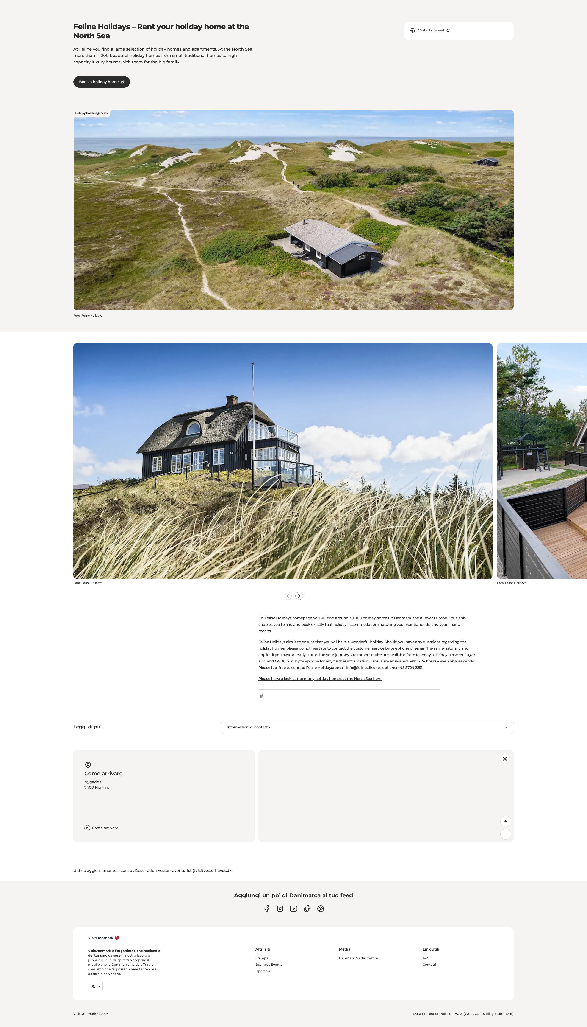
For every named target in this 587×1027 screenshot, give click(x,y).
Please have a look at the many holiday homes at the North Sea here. (320, 678)
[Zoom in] (505, 821)
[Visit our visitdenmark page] (294, 909)
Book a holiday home (99, 82)
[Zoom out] (505, 834)
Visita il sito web (431, 30)
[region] (386, 796)
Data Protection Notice (432, 1014)
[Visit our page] (280, 909)
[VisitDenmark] (103, 938)
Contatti (429, 964)
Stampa (261, 958)
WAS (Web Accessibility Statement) (484, 1014)
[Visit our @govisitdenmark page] (307, 909)
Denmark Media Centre (358, 958)
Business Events (268, 964)
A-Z (425, 958)
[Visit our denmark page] (267, 909)
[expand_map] (505, 759)
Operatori (263, 971)
